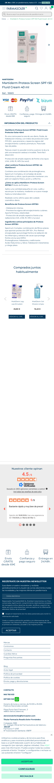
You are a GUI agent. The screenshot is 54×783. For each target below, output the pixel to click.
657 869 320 (9, 699)
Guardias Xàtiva (10, 654)
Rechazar (26, 776)
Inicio (4, 19)
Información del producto (21, 123)
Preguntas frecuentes (13, 657)
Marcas (7, 642)
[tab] (27, 123)
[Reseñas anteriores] (4, 509)
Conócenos (9, 646)
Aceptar (27, 761)
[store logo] (17, 8)
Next (49, 298)
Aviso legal (8, 670)
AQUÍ (47, 745)
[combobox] (27, 14)
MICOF (7, 727)
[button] (49, 45)
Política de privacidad (18, 609)
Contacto (8, 650)
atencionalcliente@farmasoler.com (19, 716)
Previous (5, 298)
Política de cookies (12, 677)
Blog (6, 666)
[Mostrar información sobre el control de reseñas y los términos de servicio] (47, 489)
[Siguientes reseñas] (50, 509)
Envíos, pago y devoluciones (16, 681)
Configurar (26, 769)
